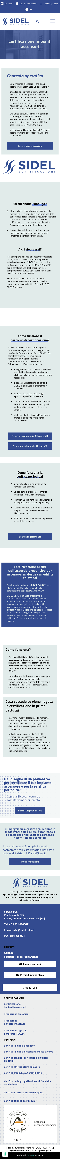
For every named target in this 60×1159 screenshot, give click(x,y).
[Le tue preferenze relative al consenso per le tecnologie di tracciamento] (5, 1154)
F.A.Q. (32, 9)
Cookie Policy (48, 1148)
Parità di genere (51, 3)
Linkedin (9, 3)
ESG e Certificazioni (28, 3)
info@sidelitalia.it (24, 930)
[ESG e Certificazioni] (17, 3)
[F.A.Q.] (26, 9)
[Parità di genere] (41, 3)
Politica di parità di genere (41, 1151)
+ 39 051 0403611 (19, 924)
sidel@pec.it (17, 936)
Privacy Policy (37, 1148)
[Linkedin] (2, 3)
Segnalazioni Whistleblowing (20, 1151)
